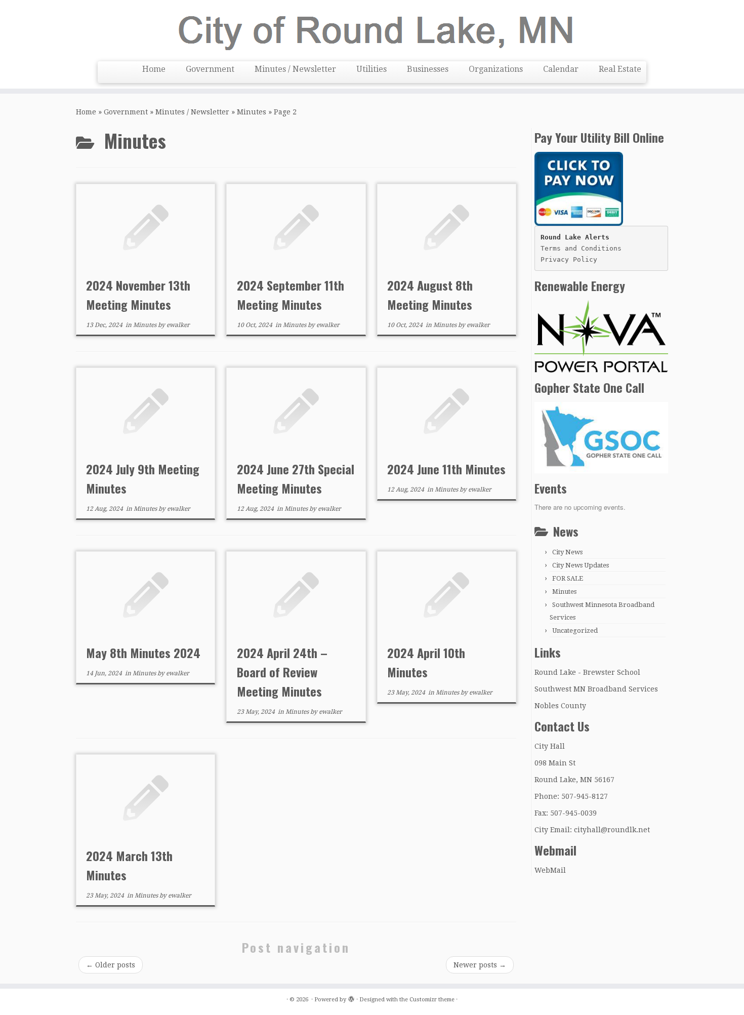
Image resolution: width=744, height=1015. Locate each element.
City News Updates (580, 565)
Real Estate (620, 69)
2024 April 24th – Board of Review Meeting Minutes (282, 671)
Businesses (427, 69)
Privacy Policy (569, 259)
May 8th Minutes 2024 (143, 652)
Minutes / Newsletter (295, 69)
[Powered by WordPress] (351, 997)
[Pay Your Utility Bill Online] (578, 188)
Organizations (496, 69)
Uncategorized (575, 630)
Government (210, 69)
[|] (372, 29)
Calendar (560, 69)
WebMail (550, 870)
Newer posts (479, 965)
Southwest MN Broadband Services (596, 689)
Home (154, 69)
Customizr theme (431, 999)
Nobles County (560, 706)
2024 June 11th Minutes (446, 469)
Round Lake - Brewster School (587, 672)
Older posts (110, 965)
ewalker (178, 325)
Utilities (371, 69)
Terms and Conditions (581, 248)
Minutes (251, 112)
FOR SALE (567, 578)
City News (567, 552)
